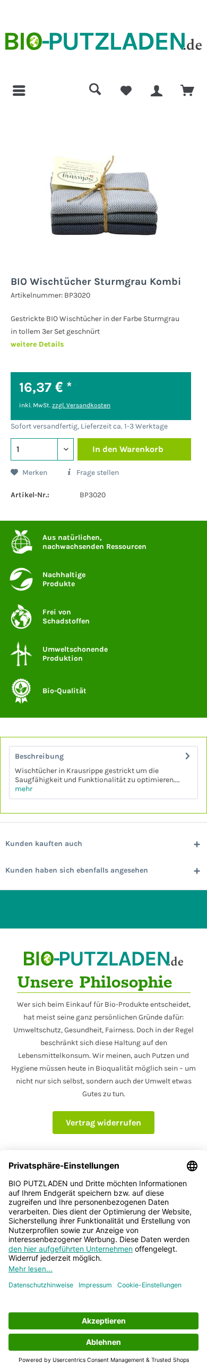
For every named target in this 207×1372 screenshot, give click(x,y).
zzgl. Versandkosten (81, 405)
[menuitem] (19, 90)
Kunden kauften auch (43, 843)
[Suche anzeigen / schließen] (95, 90)
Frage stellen (97, 472)
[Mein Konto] (156, 90)
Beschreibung (39, 756)
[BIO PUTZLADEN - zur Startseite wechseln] (103, 44)
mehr (23, 788)
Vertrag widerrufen (103, 1123)
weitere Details (37, 344)
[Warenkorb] (187, 90)
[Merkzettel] (126, 90)
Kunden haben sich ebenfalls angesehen (76, 870)
